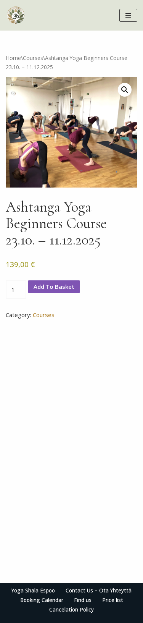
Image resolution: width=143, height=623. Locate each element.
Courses (33, 57)
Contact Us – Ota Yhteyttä (99, 590)
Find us (83, 600)
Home (13, 57)
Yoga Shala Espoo (33, 590)
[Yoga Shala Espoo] (16, 15)
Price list (112, 600)
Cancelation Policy (71, 609)
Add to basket (54, 286)
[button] (125, 90)
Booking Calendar (41, 600)
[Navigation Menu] (128, 15)
